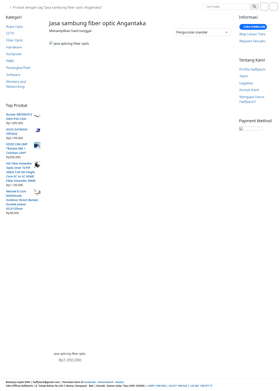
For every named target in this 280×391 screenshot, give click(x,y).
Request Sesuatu (252, 41)
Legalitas (246, 83)
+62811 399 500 (156, 386)
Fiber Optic (14, 40)
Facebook (90, 382)
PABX (10, 61)
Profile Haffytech (252, 69)
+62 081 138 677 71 (201, 386)
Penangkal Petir (18, 67)
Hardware (14, 47)
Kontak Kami (249, 90)
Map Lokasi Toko (252, 34)
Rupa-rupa (14, 26)
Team (243, 76)
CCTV (10, 33)
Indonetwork (105, 382)
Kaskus (119, 382)
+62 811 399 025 (177, 386)
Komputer (14, 54)
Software (13, 74)
